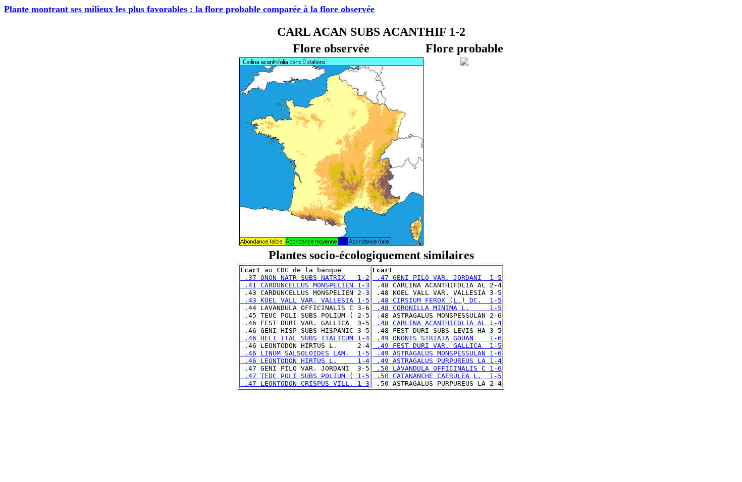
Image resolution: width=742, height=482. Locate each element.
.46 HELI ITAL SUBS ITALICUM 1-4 (304, 338)
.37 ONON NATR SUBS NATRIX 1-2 (304, 277)
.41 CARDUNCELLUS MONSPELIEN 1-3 (304, 285)
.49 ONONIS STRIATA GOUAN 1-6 (437, 338)
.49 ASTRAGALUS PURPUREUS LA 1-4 (437, 361)
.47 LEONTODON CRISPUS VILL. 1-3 (304, 383)
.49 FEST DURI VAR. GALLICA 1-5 (437, 345)
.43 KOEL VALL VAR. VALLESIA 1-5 (304, 300)
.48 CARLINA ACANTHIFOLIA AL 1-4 (437, 323)
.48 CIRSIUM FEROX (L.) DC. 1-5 (437, 300)
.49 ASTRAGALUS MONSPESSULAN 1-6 (437, 353)
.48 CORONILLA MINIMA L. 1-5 (437, 308)
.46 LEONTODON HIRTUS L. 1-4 (304, 361)
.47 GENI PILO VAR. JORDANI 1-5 (437, 277)
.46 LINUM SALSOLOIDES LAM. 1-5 (304, 353)
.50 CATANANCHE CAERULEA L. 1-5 (437, 376)
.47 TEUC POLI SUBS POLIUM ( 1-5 (304, 376)
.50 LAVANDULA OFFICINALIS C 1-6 (437, 368)
